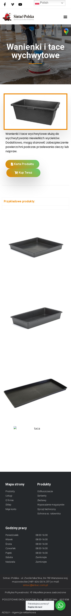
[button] (65, 17)
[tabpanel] (35, 207)
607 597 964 (52, 599)
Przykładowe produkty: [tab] (19, 201)
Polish (43, 2)
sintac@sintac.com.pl (35, 585)
